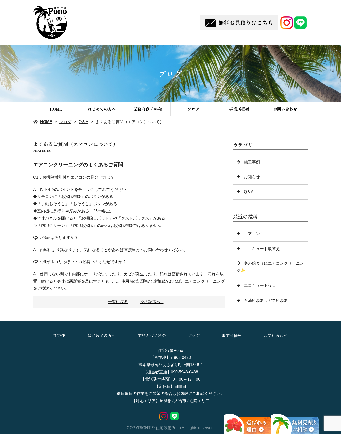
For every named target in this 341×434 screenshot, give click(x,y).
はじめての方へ (102, 109)
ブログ (193, 109)
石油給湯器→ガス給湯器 (266, 300)
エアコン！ (254, 234)
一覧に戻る (118, 302)
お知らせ (252, 177)
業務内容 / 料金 (147, 109)
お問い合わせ (285, 109)
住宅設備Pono (170, 350)
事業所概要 (239, 109)
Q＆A (83, 122)
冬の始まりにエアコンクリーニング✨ (270, 267)
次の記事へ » (152, 302)
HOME (56, 109)
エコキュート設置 (260, 285)
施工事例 (252, 162)
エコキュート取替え (262, 249)
